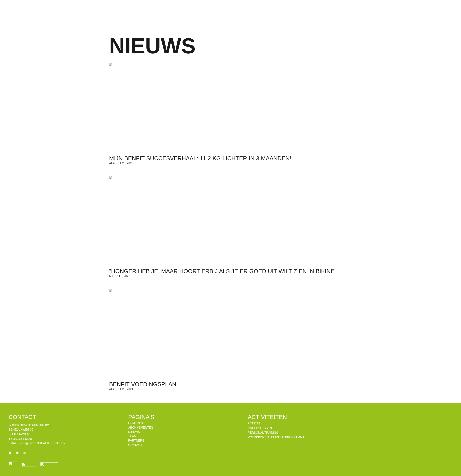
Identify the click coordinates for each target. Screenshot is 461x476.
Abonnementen (140, 427)
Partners (136, 440)
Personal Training (263, 433)
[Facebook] (10, 452)
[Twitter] (17, 452)
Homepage (136, 423)
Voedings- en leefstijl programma (276, 437)
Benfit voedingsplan (142, 384)
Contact (135, 445)
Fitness (254, 423)
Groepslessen (260, 428)
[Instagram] (24, 452)
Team (132, 436)
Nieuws (134, 432)
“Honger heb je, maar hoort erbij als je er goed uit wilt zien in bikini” (221, 271)
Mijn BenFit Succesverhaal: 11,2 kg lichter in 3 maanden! (200, 158)
